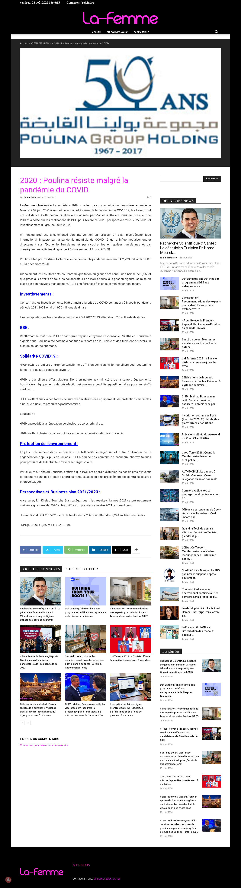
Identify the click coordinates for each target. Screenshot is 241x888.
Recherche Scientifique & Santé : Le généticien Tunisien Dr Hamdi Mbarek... (188, 248)
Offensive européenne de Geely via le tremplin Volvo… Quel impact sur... (201, 513)
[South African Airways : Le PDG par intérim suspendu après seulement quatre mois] (169, 575)
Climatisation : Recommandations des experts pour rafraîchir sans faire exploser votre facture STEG (129, 612)
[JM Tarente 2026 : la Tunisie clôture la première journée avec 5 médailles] (130, 639)
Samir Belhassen (32, 197)
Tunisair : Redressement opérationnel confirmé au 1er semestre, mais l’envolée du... (200, 593)
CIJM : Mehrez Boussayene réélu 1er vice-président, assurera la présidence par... (199, 400)
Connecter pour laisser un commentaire (44, 745)
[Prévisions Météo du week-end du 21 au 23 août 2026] (169, 439)
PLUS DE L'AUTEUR (81, 569)
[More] (136, 550)
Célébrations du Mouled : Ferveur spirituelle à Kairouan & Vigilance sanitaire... (201, 381)
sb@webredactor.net (107, 878)
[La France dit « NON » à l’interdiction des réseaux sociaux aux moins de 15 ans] (169, 632)
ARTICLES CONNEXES (41, 569)
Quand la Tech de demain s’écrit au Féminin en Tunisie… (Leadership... (200, 532)
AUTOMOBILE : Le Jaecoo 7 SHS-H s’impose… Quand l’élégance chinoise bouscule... (201, 475)
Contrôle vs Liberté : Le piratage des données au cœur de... (201, 494)
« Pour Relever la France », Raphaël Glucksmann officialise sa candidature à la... (201, 324)
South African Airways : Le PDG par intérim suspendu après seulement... (201, 574)
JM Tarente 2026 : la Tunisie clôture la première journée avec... (199, 362)
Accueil (96, 32)
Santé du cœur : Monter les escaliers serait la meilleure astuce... (199, 343)
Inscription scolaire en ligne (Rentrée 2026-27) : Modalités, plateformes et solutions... (201, 419)
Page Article (141, 32)
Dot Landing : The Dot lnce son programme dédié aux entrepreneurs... (201, 282)
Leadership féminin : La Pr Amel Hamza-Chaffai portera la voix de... (201, 612)
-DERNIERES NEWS (41, 43)
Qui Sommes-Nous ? (118, 32)
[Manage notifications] (8, 880)
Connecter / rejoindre (80, 2)
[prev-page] (22, 723)
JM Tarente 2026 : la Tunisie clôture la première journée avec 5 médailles (179, 780)
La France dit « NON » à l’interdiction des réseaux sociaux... (198, 631)
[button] (216, 32)
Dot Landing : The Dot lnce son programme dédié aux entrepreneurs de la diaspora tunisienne (85, 612)
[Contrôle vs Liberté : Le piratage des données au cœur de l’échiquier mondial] (169, 495)
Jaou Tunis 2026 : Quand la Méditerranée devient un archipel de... (198, 456)
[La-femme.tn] (120, 18)
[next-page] (28, 723)
